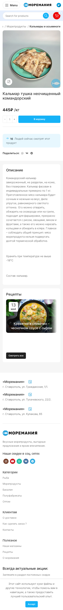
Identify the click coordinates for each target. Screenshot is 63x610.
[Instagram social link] (6, 461)
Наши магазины (12, 545)
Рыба (6, 477)
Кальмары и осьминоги (45, 26)
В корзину (39, 119)
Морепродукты (17, 26)
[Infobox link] (17, 382)
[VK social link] (26, 153)
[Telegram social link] (31, 153)
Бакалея (8, 489)
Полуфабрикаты (12, 495)
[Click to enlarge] (8, 81)
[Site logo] (38, 5)
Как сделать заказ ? (15, 523)
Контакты (8, 529)
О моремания (11, 557)
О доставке (9, 517)
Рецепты (8, 551)
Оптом (6, 501)
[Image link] (20, 433)
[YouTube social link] (12, 461)
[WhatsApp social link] (22, 153)
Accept (31, 604)
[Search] (46, 16)
